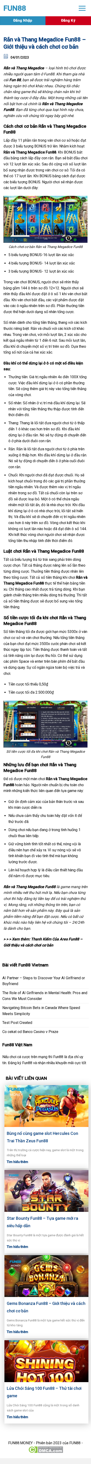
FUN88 (15, 8)
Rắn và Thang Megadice (24, 68)
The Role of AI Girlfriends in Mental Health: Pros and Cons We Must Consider (44, 996)
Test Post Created (17, 1022)
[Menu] (82, 8)
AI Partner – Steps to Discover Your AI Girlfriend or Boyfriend (43, 981)
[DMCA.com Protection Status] (45, 1449)
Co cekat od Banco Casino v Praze (30, 1031)
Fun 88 (15, 80)
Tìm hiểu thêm (17, 1162)
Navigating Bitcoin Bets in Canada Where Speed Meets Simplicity (41, 1011)
